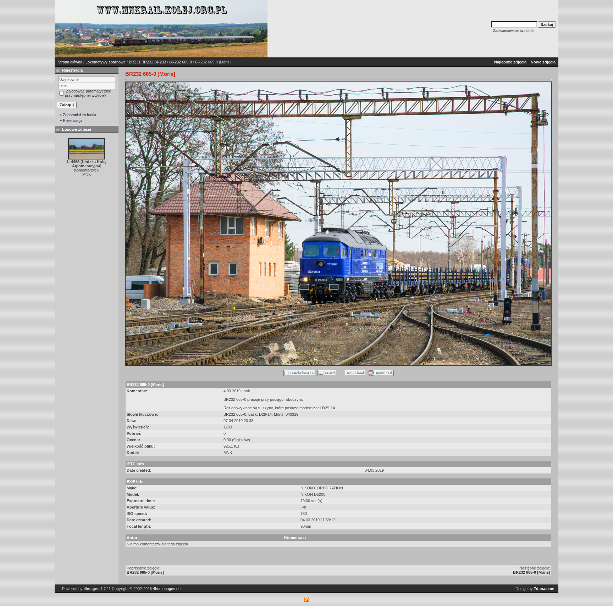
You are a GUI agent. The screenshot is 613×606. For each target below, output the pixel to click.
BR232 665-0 (180, 62)
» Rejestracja (71, 120)
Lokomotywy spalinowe (105, 62)
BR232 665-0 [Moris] (145, 572)
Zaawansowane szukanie (514, 31)
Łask (252, 414)
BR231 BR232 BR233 (147, 62)
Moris (278, 414)
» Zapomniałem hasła (78, 115)
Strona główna (70, 62)
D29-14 (265, 414)
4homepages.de (167, 589)
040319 (292, 414)
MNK (227, 452)
